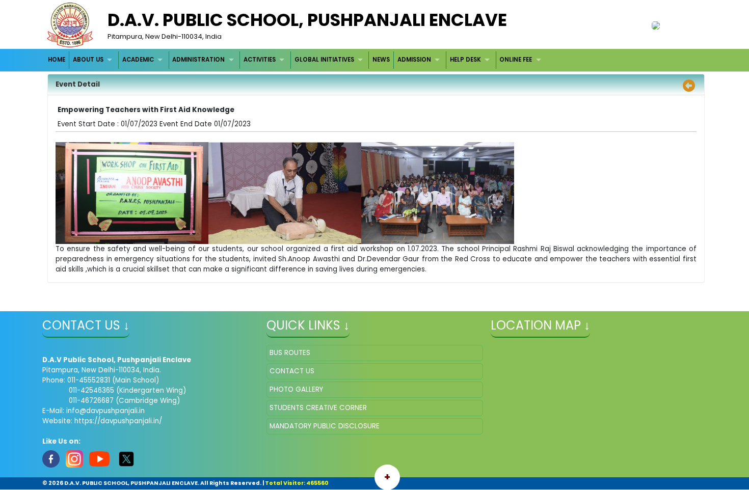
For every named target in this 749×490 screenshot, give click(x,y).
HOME (56, 60)
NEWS (381, 60)
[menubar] (296, 59)
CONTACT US (292, 371)
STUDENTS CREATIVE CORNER (318, 408)
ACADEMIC (138, 60)
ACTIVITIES (260, 60)
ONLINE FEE (515, 60)
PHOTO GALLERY (296, 389)
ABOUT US (88, 60)
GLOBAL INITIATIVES (324, 60)
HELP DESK (465, 60)
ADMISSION (414, 60)
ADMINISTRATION (198, 60)
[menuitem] (57, 59)
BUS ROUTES (290, 353)
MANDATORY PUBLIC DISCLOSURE (325, 426)
